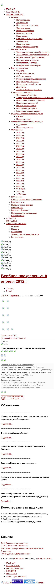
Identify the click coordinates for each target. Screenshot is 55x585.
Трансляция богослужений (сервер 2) (32, 54)
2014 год (20, 164)
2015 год (20, 161)
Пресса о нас (17, 207)
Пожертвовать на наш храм (28, 65)
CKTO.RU (18, 558)
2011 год (20, 172)
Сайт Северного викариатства (14, 543)
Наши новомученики (25, 30)
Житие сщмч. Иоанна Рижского (25, 234)
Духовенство (22, 22)
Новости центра (23, 119)
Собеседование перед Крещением (26, 199)
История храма (23, 19)
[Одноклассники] (7, 351)
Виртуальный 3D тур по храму (29, 38)
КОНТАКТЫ (11, 220)
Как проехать (17, 237)
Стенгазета (6, 551)
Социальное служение (21, 92)
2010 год (20, 175)
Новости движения (24, 127)
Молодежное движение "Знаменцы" (27, 121)
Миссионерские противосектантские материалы (22, 548)
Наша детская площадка (27, 46)
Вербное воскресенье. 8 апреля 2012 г (24, 278)
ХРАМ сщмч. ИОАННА (16, 223)
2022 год (20, 143)
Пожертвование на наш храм (24, 212)
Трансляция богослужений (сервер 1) (32, 52)
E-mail (9, 291)
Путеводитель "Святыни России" (15, 553)
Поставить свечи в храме (27, 60)
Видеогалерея (17, 202)
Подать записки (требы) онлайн (30, 57)
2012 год (20, 170)
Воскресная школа (19, 68)
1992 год (20, 191)
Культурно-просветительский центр (27, 113)
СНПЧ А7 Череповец (10, 295)
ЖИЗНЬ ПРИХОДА (14, 14)
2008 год (20, 180)
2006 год (20, 186)
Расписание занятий (25, 73)
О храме (15, 17)
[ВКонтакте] (5, 351)
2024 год (20, 137)
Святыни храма (23, 27)
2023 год (20, 140)
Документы (21, 86)
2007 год (20, 183)
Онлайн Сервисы (18, 49)
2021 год (20, 145)
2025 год (20, 135)
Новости (15, 229)
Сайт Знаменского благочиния (14, 545)
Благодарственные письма (28, 111)
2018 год (20, 153)
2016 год (20, 159)
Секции (19, 116)
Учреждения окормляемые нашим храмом (34, 97)
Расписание (16, 231)
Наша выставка (23, 44)
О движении (21, 124)
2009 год (20, 178)
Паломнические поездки (22, 204)
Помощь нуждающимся (26, 108)
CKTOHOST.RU (45, 558)
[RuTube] (10, 351)
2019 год (20, 151)
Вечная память (17, 215)
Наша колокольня (24, 33)
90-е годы (20, 188)
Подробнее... (6, 423)
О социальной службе (26, 94)
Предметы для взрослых (27, 81)
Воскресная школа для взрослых (31, 78)
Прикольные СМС (9, 335)
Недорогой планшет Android (13, 338)
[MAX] (2, 351)
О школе (20, 70)
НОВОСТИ (11, 218)
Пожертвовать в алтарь (26, 62)
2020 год (20, 148)
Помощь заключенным (26, 105)
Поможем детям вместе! (27, 103)
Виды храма (21, 35)
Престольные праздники (27, 25)
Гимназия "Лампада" (20, 210)
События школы (23, 76)
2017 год (20, 156)
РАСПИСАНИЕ (13, 11)
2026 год (20, 132)
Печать (10, 288)
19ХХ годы (21, 194)
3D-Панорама (22, 41)
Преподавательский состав (28, 84)
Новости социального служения (30, 100)
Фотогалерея (17, 129)
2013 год (20, 167)
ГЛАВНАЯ (10, 9)
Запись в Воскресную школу (29, 89)
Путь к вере (16, 196)
